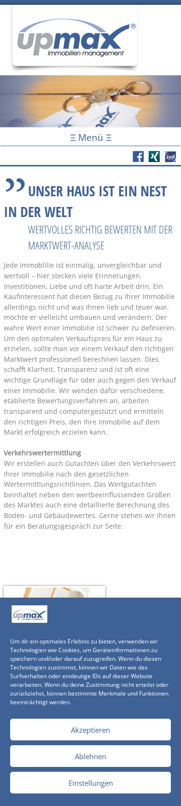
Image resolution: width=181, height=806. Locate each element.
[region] (90, 101)
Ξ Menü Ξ (90, 137)
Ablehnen (90, 756)
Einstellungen (91, 783)
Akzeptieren (90, 730)
